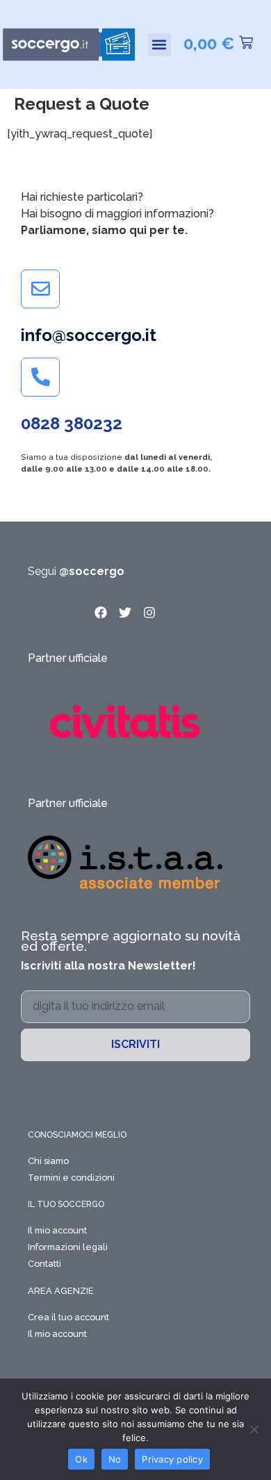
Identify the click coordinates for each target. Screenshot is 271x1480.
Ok (81, 1459)
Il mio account (57, 1230)
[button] (159, 44)
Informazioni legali (68, 1247)
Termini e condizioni (71, 1177)
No (115, 1459)
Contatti (44, 1263)
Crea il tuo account (68, 1317)
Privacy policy (172, 1459)
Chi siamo (48, 1161)
